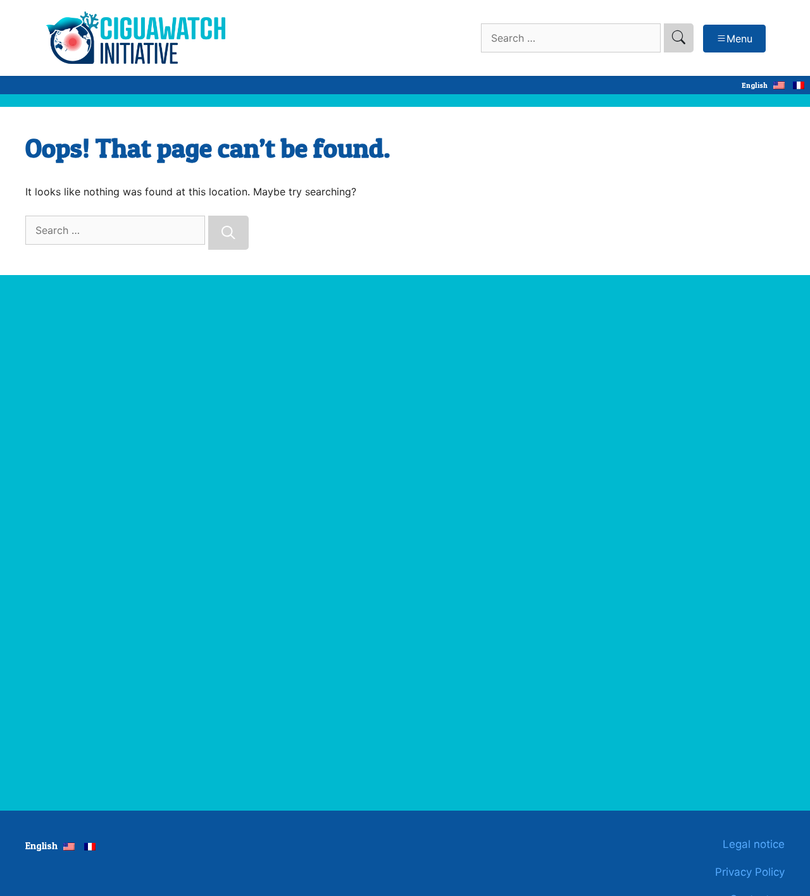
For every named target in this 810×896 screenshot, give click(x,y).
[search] (679, 37)
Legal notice (754, 844)
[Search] (228, 233)
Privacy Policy (750, 872)
